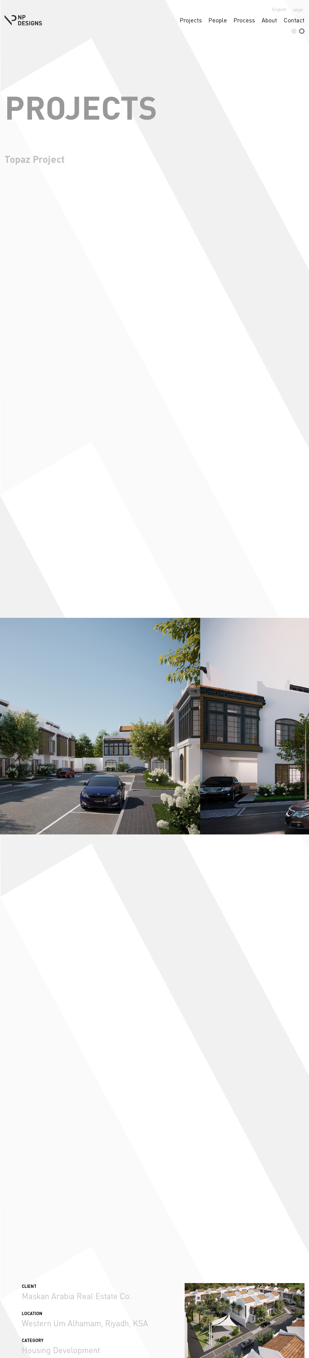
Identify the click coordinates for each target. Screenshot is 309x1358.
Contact (294, 20)
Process (244, 20)
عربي (298, 9)
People (218, 20)
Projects (191, 20)
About (269, 20)
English (279, 9)
